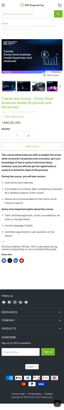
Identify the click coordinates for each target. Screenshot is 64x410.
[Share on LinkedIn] (15, 260)
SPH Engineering (14, 116)
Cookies (49, 394)
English (30, 366)
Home (5, 23)
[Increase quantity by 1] (29, 136)
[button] (9, 86)
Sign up (48, 351)
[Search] (58, 13)
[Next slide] (59, 86)
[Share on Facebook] (4, 260)
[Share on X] (9, 260)
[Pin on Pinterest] (21, 260)
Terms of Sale (18, 394)
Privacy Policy (34, 394)
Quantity (6, 129)
